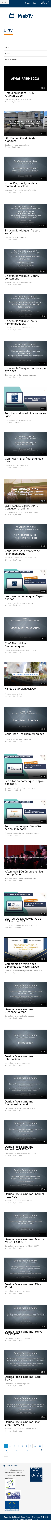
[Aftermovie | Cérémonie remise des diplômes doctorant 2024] (25, 857)
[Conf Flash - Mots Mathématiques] (25, 629)
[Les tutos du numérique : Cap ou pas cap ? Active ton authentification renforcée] (25, 581)
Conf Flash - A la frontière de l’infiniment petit (22, 552)
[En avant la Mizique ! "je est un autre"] (25, 216)
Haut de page (12, 1466)
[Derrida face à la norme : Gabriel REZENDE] (25, 1179)
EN (42, 2)
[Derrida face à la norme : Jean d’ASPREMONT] (25, 1407)
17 (11, 1450)
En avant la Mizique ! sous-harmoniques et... (21, 322)
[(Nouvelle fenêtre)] (36, 1474)
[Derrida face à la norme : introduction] (25, 1042)
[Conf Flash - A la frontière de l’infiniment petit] (25, 536)
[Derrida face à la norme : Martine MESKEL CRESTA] (25, 1224)
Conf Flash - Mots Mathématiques (16, 645)
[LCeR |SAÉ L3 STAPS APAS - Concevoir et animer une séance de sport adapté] (25, 491)
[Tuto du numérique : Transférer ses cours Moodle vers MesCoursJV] (25, 811)
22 (37, 1450)
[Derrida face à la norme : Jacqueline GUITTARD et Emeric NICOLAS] (25, 1132)
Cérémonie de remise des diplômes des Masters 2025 (22, 965)
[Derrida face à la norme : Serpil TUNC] (25, 1362)
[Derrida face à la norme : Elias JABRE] (25, 1270)
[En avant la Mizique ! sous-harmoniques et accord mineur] (25, 306)
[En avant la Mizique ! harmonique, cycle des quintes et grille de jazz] (25, 353)
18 (16, 1450)
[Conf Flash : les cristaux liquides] (25, 719)
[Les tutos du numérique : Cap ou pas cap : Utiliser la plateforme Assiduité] (25, 766)
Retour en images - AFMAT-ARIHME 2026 (22, 94)
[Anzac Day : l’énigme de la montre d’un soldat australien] (25, 169)
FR (48, 2)
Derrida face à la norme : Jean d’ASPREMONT (22, 1423)
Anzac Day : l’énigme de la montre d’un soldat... (21, 185)
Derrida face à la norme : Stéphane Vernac (19, 1010)
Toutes (7, 53)
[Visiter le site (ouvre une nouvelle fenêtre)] (11, 1489)
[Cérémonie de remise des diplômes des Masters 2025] (25, 949)
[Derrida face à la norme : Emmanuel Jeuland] (25, 1087)
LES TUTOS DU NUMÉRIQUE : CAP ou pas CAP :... (23, 920)
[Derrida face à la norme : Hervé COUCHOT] (25, 1317)
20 (27, 1450)
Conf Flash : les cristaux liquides (24, 734)
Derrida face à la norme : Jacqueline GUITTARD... (19, 1148)
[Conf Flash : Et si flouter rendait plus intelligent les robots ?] (25, 444)
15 (40, 1446)
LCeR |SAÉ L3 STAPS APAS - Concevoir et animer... (22, 507)
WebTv (25, 16)
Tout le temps (10, 60)
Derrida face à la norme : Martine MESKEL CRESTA (25, 1240)
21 (32, 1450)
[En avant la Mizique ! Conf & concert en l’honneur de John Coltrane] (25, 261)
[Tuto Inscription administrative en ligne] (25, 399)
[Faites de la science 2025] (25, 674)
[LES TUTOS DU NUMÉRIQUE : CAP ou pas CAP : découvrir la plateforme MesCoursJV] (25, 904)
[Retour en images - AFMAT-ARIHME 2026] (25, 78)
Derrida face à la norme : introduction (19, 1058)
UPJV (45, 3)
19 (22, 1450)
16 (6, 1450)
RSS (36, 3)
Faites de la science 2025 (20, 688)
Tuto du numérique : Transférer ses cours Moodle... (23, 827)
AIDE (28, 3)
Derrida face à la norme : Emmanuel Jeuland (19, 1103)
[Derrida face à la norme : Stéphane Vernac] (25, 994)
